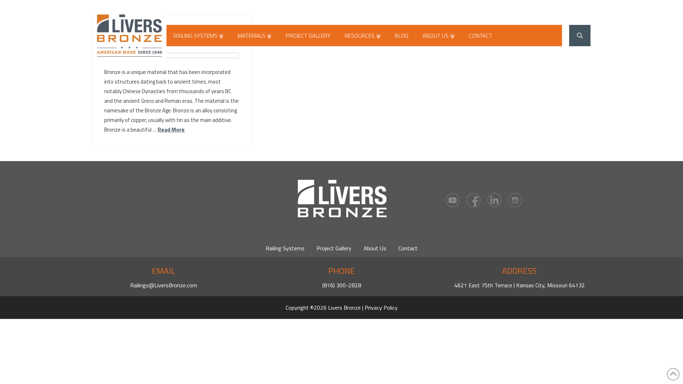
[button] (580, 35)
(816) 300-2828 (341, 285)
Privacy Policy (381, 307)
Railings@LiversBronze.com (163, 285)
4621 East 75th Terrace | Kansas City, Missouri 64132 (519, 285)
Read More (171, 130)
